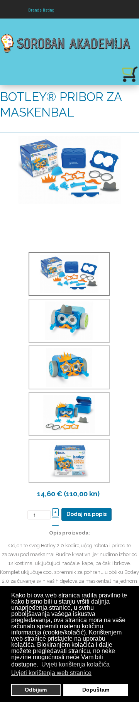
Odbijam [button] (36, 690)
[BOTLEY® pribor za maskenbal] (69, 169)
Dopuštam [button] (95, 690)
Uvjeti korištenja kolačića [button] (75, 664)
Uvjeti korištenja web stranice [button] (51, 673)
